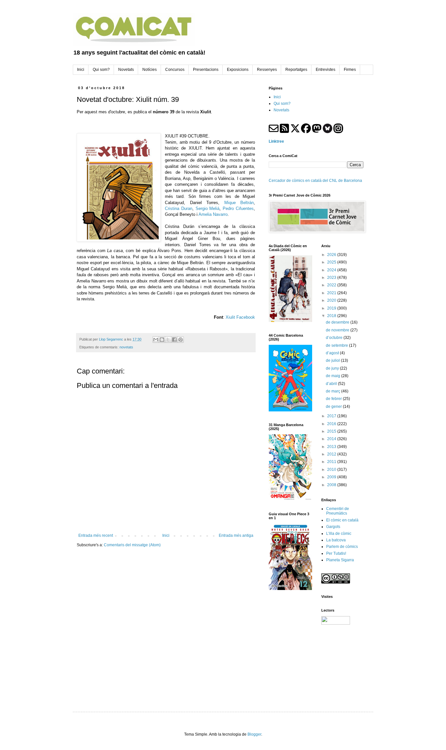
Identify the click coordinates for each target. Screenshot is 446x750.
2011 (332, 461)
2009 (332, 477)
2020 (332, 300)
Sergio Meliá (208, 208)
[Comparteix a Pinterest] (180, 339)
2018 (332, 315)
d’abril (332, 383)
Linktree (276, 141)
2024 (332, 270)
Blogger (254, 734)
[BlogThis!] (162, 339)
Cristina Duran (178, 208)
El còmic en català (342, 520)
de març (333, 391)
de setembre (337, 345)
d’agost (333, 353)
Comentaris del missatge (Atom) (132, 545)
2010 (332, 469)
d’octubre (334, 337)
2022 (332, 285)
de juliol (333, 360)
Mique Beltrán (239, 202)
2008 (332, 485)
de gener (334, 406)
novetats (126, 347)
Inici (165, 535)
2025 (332, 262)
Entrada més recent (95, 535)
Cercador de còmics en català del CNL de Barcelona (315, 180)
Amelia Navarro (213, 214)
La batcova (336, 540)
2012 (332, 454)
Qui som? (282, 103)
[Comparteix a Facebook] (174, 339)
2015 (332, 431)
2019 (332, 308)
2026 (332, 254)
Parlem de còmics (342, 546)
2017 (332, 416)
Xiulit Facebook (240, 317)
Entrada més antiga (236, 535)
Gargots (333, 526)
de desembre (338, 322)
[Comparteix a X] (168, 339)
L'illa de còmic (338, 533)
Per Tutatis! (336, 553)
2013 (332, 446)
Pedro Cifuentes (238, 208)
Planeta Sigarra (340, 560)
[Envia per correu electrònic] (155, 339)
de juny (333, 368)
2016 (332, 424)
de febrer (334, 398)
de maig (333, 376)
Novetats (281, 110)
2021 (332, 293)
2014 (332, 439)
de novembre (338, 330)
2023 (332, 277)
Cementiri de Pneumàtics (337, 511)
